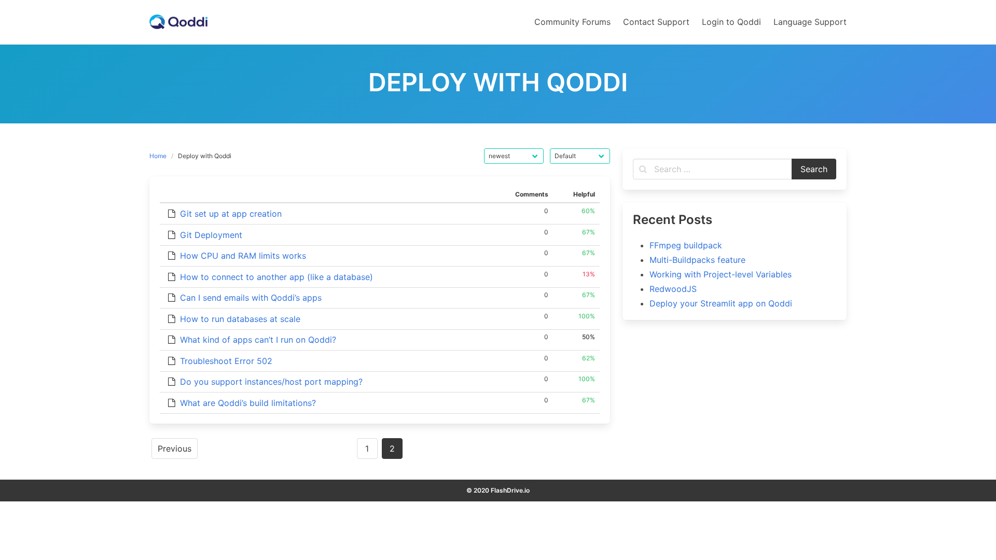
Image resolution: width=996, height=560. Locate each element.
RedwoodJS (673, 289)
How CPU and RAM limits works (243, 255)
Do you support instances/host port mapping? (271, 381)
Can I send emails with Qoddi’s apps (251, 297)
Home (158, 156)
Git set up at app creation (231, 213)
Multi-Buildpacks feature (697, 260)
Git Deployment (211, 235)
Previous (174, 448)
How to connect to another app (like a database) (276, 277)
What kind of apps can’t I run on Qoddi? (258, 339)
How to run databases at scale (240, 319)
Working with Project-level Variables (720, 274)
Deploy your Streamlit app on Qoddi (720, 303)
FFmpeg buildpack (685, 245)
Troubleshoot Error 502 (226, 361)
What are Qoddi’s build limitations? (248, 403)
